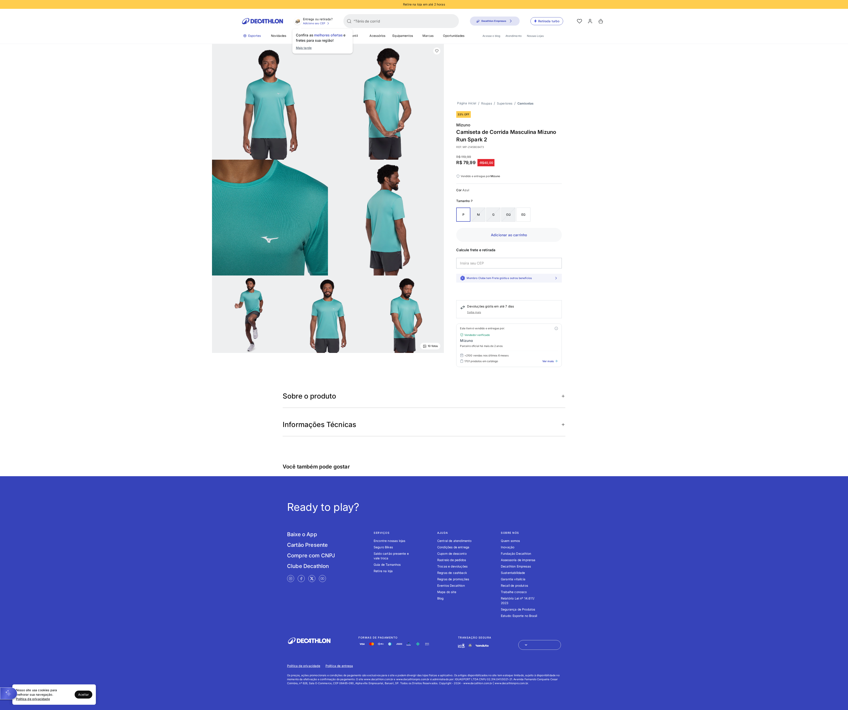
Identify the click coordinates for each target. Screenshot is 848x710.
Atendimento (513, 35)
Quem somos (510, 541)
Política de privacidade (303, 666)
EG (523, 214)
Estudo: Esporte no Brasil (519, 616)
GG (508, 214)
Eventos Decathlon (451, 585)
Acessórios (377, 35)
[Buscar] (349, 21)
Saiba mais (474, 312)
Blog (440, 598)
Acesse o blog (491, 35)
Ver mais (548, 361)
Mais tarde (304, 48)
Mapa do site (446, 592)
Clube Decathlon (308, 566)
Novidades (278, 35)
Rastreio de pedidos (451, 560)
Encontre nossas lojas (389, 541)
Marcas (427, 35)
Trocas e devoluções (452, 566)
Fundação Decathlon (516, 553)
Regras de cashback (452, 573)
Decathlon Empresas (516, 566)
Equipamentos (402, 35)
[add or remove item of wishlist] (436, 50)
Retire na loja (383, 571)
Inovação (507, 547)
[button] (8, 693)
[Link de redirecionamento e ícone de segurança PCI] (470, 645)
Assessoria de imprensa (518, 560)
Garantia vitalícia (513, 579)
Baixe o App (302, 534)
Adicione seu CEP (314, 23)
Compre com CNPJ (311, 555)
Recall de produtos (514, 585)
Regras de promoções (453, 579)
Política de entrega (339, 666)
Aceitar (83, 694)
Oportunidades (453, 35)
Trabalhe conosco (514, 592)
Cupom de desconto (452, 553)
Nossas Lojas (535, 35)
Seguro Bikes (383, 547)
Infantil (353, 35)
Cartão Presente (307, 545)
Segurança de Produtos (518, 609)
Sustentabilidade (513, 573)
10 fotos (433, 346)
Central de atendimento (454, 541)
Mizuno (463, 125)
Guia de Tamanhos (387, 564)
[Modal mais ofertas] (556, 328)
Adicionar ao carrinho (509, 235)
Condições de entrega (453, 547)
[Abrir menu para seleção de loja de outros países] (539, 645)
